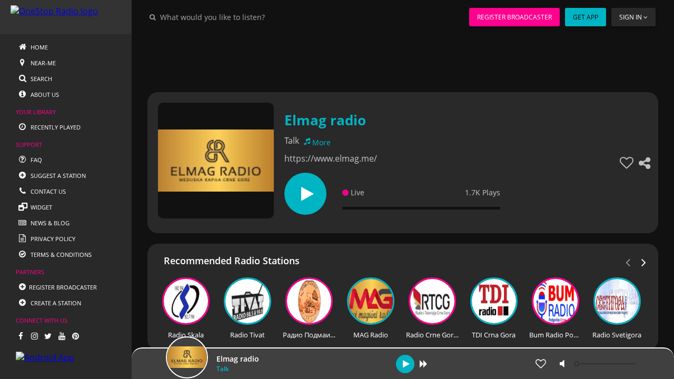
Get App (585, 17)
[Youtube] (61, 336)
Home (38, 47)
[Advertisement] (402, 58)
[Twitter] (48, 336)
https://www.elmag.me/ (330, 158)
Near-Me (42, 63)
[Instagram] (34, 336)
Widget (40, 207)
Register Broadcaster (514, 17)
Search (40, 79)
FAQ (35, 160)
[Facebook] (20, 336)
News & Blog (49, 223)
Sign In (630, 17)
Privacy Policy (52, 239)
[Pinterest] (75, 336)
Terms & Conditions (60, 254)
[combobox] (244, 17)
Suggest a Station (57, 175)
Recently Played (55, 127)
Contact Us (47, 191)
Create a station (55, 303)
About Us (44, 94)
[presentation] (644, 262)
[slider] (606, 363)
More (321, 142)
